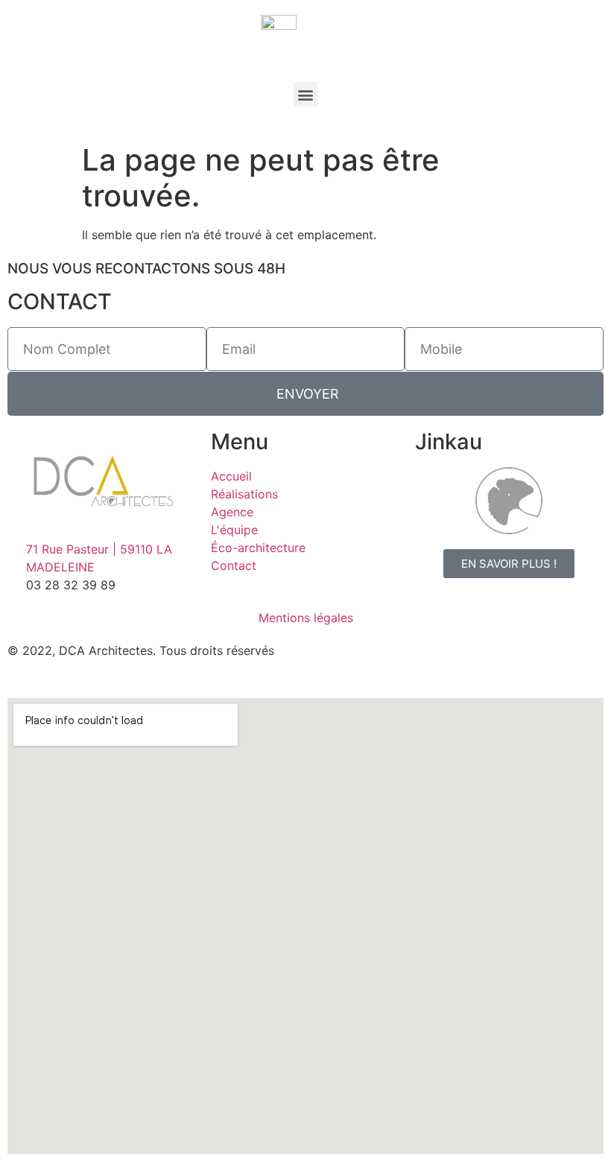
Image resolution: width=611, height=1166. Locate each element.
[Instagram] (372, 660)
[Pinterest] (454, 660)
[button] (306, 94)
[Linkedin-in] (413, 660)
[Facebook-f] (331, 660)
